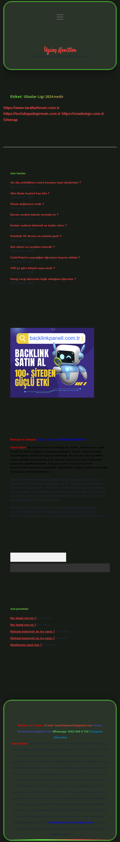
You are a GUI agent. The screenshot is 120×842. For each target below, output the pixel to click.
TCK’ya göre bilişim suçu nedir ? (32, 268)
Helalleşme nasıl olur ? (26, 644)
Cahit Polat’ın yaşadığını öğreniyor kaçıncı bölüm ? (45, 257)
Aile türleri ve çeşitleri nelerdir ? (32, 246)
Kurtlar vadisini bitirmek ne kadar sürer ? (38, 225)
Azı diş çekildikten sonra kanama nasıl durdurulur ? (45, 182)
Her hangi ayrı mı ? (23, 618)
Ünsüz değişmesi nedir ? (27, 203)
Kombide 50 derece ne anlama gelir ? (35, 236)
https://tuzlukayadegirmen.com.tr (32, 114)
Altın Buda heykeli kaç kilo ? (29, 193)
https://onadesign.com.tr (83, 114)
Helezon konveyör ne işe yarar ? (32, 631)
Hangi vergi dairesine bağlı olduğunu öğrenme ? (43, 278)
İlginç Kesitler (60, 50)
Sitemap (10, 120)
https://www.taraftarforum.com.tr (31, 108)
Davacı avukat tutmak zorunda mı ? (34, 214)
